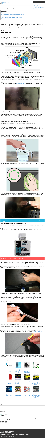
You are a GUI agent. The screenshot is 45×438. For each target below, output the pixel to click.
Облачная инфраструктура (5, 434)
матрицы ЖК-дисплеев (20, 83)
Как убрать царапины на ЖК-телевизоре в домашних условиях (12, 14)
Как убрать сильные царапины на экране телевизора (11, 18)
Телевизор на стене (4, 118)
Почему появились (4, 12)
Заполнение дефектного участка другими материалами (12, 17)
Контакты (13, 434)
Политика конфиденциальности (22, 434)
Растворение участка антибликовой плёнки (10, 15)
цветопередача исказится (37, 331)
